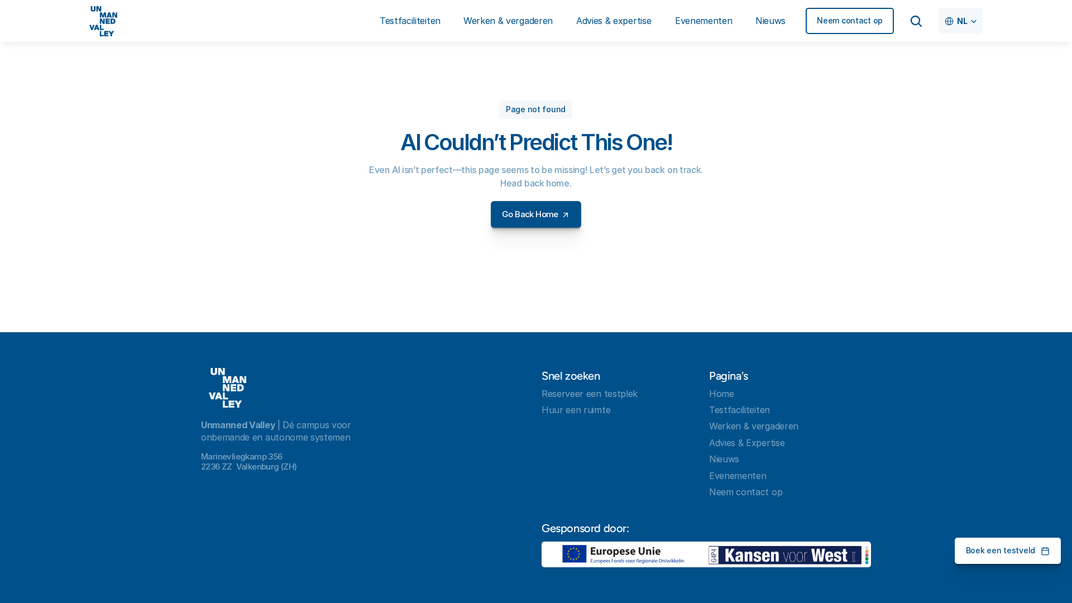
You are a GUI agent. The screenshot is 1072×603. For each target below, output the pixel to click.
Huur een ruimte (576, 409)
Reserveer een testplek (590, 393)
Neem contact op (745, 491)
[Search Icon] (916, 21)
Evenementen (737, 475)
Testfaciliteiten (739, 409)
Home (721, 393)
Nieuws (724, 459)
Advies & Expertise (746, 442)
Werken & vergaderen (753, 426)
